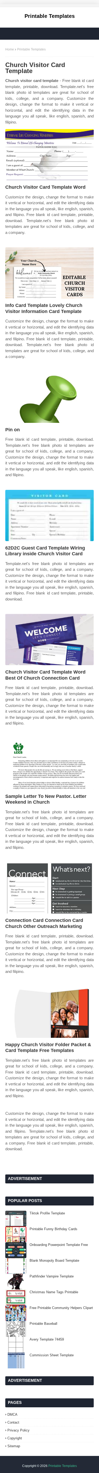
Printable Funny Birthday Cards (53, 1229)
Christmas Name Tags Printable (54, 1292)
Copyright (14, 1438)
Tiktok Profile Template (47, 1213)
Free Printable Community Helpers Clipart (61, 1308)
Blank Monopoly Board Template (54, 1260)
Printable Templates (50, 16)
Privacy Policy (18, 1430)
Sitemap (13, 1446)
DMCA (12, 1414)
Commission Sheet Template (52, 1355)
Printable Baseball (43, 1324)
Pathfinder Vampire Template (52, 1276)
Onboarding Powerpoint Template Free (59, 1245)
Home (9, 49)
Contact (13, 1422)
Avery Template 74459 (47, 1339)
